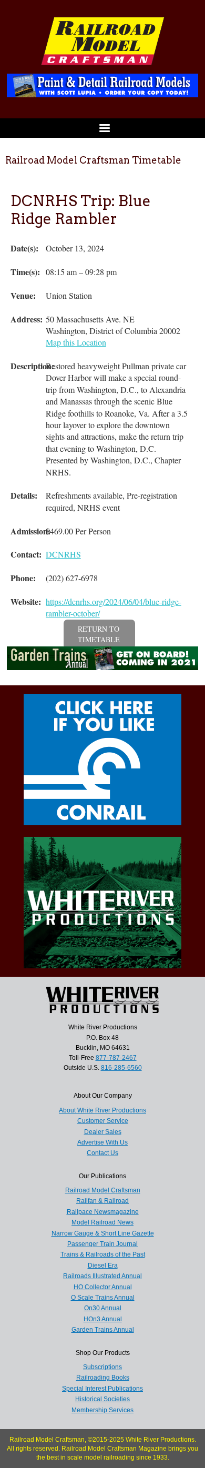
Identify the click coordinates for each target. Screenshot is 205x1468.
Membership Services (102, 1410)
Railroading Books (102, 1377)
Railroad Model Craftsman (102, 1190)
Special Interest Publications (102, 1388)
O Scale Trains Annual (103, 1297)
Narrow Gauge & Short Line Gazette (103, 1233)
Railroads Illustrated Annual (102, 1276)
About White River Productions (102, 1110)
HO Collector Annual (103, 1287)
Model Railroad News (102, 1222)
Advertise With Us (102, 1142)
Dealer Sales (102, 1132)
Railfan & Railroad (102, 1200)
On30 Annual (102, 1308)
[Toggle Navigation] (102, 128)
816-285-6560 (121, 1067)
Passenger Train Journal (102, 1244)
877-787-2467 (116, 1057)
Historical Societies (102, 1399)
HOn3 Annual (103, 1319)
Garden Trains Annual (102, 1329)
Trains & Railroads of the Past (102, 1254)
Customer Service (102, 1121)
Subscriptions (102, 1367)
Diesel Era (103, 1265)
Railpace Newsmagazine (103, 1212)
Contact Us (102, 1153)
